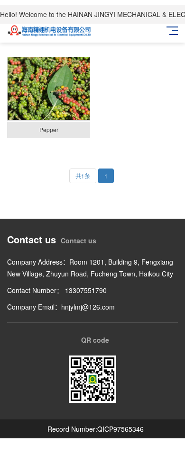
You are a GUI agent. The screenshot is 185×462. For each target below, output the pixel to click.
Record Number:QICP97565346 (95, 429)
